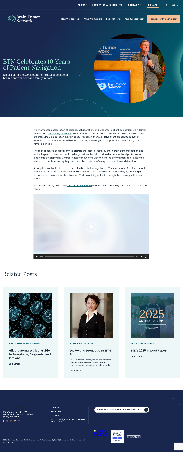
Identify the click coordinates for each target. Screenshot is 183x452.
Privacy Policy (81, 440)
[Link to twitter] (7, 421)
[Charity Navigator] (117, 436)
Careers (55, 415)
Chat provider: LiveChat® (68, 440)
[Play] (36, 257)
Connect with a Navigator (163, 18)
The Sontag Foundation (79, 185)
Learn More (14, 363)
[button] (91, 227)
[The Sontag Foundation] (134, 436)
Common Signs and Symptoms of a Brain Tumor (69, 420)
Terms (5, 442)
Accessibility (12, 442)
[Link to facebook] (3, 421)
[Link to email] (19, 421)
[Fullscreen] (146, 257)
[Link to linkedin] (15, 421)
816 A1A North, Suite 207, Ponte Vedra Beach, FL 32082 (18, 413)
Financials (56, 411)
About (81, 5)
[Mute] (142, 257)
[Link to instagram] (11, 421)
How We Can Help (70, 18)
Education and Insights (107, 5)
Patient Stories (114, 18)
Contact (133, 5)
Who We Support (93, 18)
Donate (152, 5)
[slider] (89, 256)
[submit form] (146, 410)
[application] (91, 226)
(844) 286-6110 (11, 416)
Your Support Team (134, 18)
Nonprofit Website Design (43, 440)
